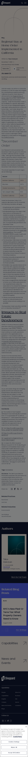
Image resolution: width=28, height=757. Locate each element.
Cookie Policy (17, 737)
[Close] (26, 726)
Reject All (14, 747)
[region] (14, 741)
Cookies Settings (14, 742)
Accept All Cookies (14, 752)
